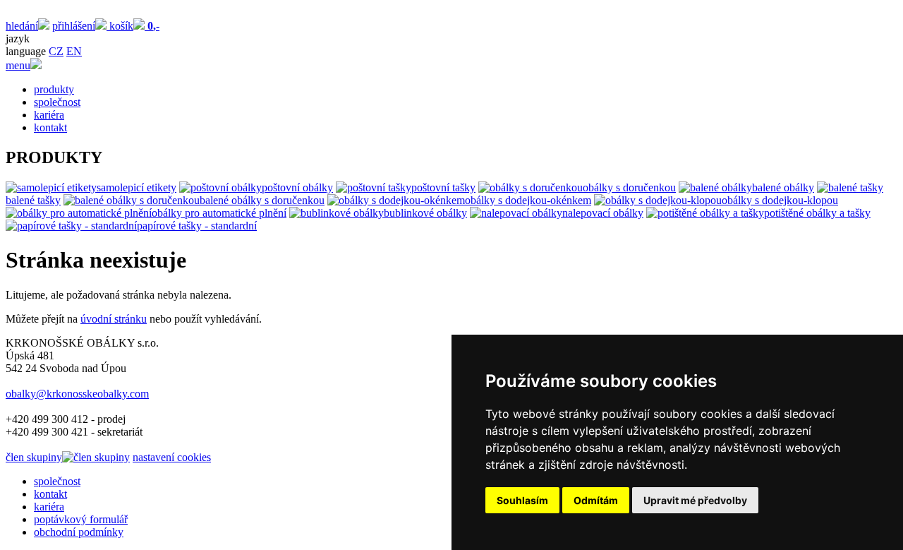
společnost (57, 102)
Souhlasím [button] (522, 500)
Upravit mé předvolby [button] (695, 500)
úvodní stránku (113, 319)
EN (74, 51)
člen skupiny (34, 457)
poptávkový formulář (81, 519)
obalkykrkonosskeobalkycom (77, 394)
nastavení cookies (172, 457)
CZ (56, 51)
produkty (54, 89)
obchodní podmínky (78, 532)
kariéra (49, 115)
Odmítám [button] (596, 500)
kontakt (50, 127)
